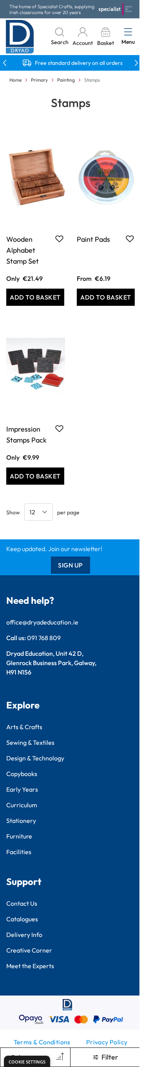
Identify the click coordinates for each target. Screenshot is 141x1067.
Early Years (22, 789)
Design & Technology (35, 758)
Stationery (21, 820)
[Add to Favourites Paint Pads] (130, 238)
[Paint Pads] (106, 177)
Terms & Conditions (42, 1042)
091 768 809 (44, 638)
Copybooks (21, 774)
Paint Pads (93, 239)
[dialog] (27, 1061)
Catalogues (22, 919)
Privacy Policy (107, 1042)
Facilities (18, 852)
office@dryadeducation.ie (42, 622)
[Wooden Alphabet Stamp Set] (35, 177)
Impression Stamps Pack (26, 434)
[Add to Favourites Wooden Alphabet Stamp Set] (59, 238)
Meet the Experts (30, 966)
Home (15, 80)
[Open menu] (128, 32)
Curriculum (21, 805)
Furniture (19, 836)
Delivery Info (24, 935)
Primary (39, 80)
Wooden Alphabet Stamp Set (22, 250)
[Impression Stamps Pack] (35, 367)
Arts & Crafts (24, 727)
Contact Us (21, 903)
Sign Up (70, 565)
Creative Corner (29, 950)
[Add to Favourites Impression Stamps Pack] (59, 428)
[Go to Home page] (20, 37)
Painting (66, 80)
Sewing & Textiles (30, 742)
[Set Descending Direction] (59, 1057)
